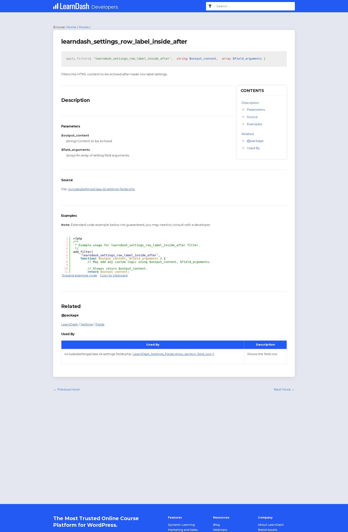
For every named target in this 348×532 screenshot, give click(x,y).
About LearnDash (271, 525)
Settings (87, 324)
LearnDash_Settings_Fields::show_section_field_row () (173, 354)
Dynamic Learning (181, 525)
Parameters (256, 110)
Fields (99, 324)
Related (247, 134)
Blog (216, 525)
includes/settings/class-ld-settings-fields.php (101, 189)
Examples (254, 124)
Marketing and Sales (183, 530)
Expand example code (79, 275)
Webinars (220, 530)
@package (255, 141)
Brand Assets (267, 530)
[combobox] (254, 6)
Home (71, 27)
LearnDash (69, 324)
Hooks (84, 27)
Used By (253, 148)
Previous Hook (67, 389)
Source (252, 117)
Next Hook (284, 389)
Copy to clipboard (113, 275)
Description (250, 103)
